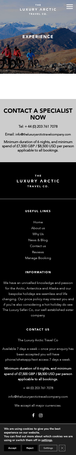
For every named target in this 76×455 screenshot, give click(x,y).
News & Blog (38, 240)
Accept (12, 448)
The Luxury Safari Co (18, 310)
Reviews (38, 252)
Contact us (38, 246)
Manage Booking (38, 258)
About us (38, 228)
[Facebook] (33, 415)
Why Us (38, 234)
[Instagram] (41, 415)
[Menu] (69, 6)
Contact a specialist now (38, 114)
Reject (29, 448)
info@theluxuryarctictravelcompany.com (43, 134)
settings (46, 440)
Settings (48, 448)
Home (38, 222)
